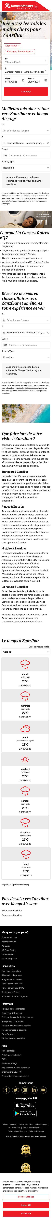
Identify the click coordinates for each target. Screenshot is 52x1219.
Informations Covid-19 (12, 1072)
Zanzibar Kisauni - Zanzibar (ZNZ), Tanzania (24, 71)
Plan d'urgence (8, 1034)
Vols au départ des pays (17, 1131)
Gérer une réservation (11, 971)
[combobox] (27, 130)
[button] (19, 51)
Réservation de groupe (12, 975)
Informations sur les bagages (15, 996)
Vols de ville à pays (36, 1131)
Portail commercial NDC (12, 983)
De (6, 59)
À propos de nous (9, 937)
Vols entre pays (41, 1124)
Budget (5, 149)
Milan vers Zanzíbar (12, 910)
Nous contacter (8, 1051)
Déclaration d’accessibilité (13, 1038)
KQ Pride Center (9, 950)
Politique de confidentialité (13, 1009)
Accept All (26, 1213)
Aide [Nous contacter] (11, 1055)
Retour (31, 78)
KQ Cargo (6, 946)
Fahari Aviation (8, 954)
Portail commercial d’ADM (13, 988)
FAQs (4, 1059)
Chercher (26, 91)
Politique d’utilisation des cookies (16, 1025)
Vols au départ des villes (32, 1128)
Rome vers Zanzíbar (12, 915)
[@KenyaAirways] (15, 1090)
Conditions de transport (12, 1013)
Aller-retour (11, 45)
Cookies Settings (26, 1196)
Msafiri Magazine (9, 958)
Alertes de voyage (9, 1063)
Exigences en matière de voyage (16, 1067)
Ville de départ (12, 62)
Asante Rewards (9, 942)
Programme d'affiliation (12, 979)
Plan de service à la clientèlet (14, 1030)
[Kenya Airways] (6, 1090)
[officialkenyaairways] (24, 1090)
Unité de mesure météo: (39, 647)
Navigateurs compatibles (13, 1021)
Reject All (25, 1205)
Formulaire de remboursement (15, 1076)
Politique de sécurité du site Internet (17, 1017)
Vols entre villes (14, 1128)
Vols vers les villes (25, 1124)
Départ (8, 78)
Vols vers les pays (9, 1124)
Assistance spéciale (10, 992)
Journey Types (8, 161)
